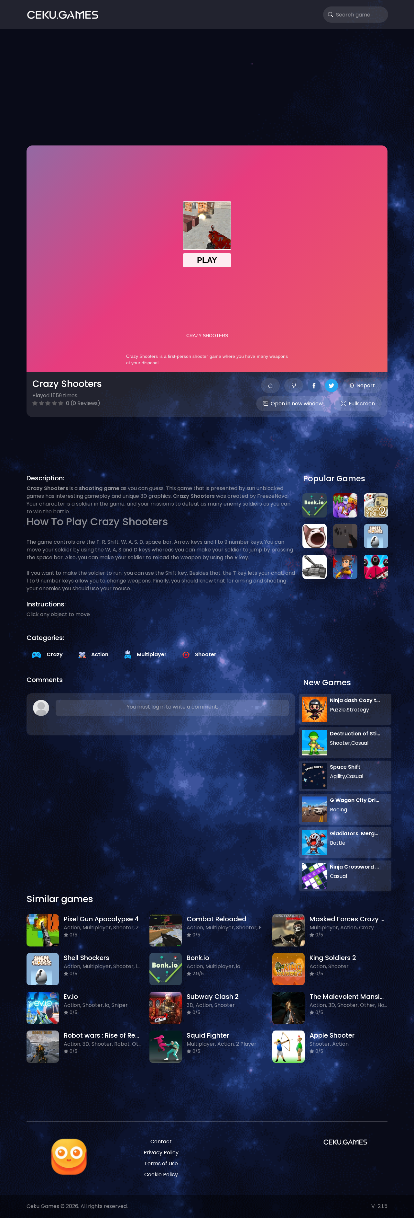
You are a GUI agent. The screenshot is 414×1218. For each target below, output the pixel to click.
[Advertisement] (207, 87)
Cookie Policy (161, 1174)
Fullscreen (362, 403)
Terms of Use (161, 1163)
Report (366, 385)
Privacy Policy (161, 1152)
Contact (161, 1141)
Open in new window (297, 403)
